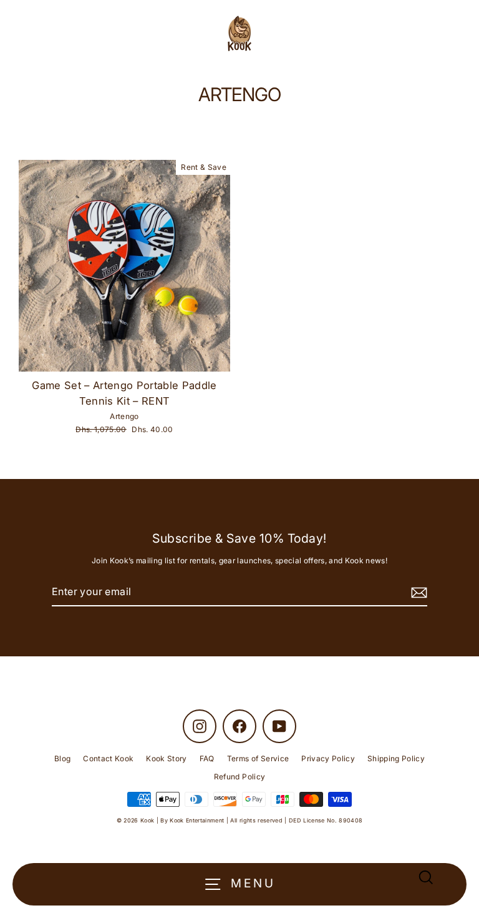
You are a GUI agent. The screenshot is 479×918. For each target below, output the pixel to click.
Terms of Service (258, 758)
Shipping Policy (396, 758)
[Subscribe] (417, 592)
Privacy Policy (328, 758)
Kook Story (166, 758)
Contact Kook (108, 758)
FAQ (207, 758)
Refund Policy (239, 776)
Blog (62, 758)
